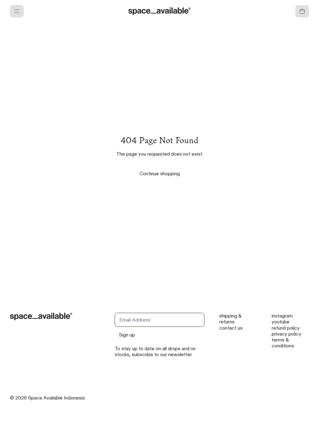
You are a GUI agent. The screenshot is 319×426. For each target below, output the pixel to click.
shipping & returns (230, 319)
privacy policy (286, 334)
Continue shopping (160, 174)
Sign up (127, 335)
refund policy (286, 328)
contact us (231, 328)
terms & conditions (283, 343)
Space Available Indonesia (56, 398)
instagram (282, 316)
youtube (280, 322)
